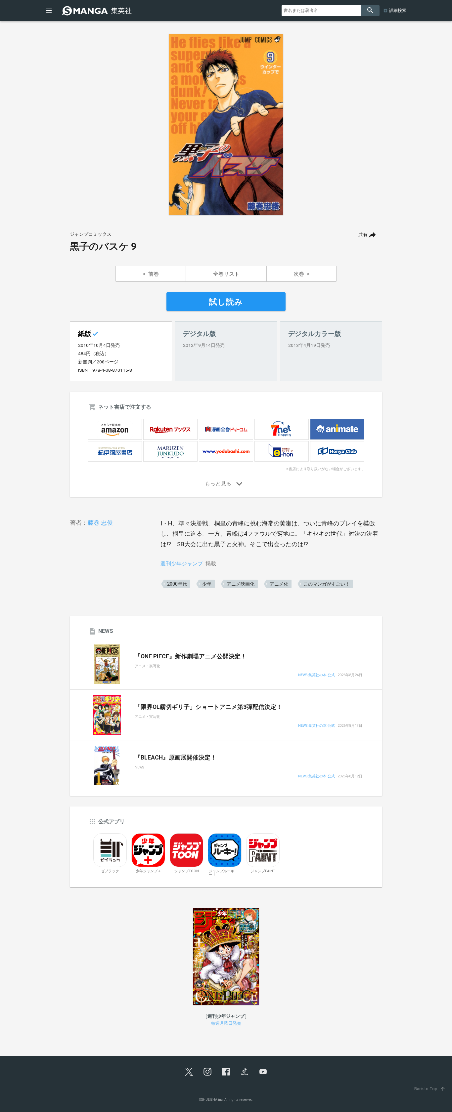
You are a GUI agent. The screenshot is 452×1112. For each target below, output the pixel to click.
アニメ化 (279, 584)
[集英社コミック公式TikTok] (244, 1072)
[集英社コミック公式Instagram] (207, 1072)
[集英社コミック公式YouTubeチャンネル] (263, 1072)
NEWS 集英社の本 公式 (316, 675)
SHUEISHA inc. (212, 1099)
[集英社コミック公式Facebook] (226, 1072)
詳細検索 (397, 10)
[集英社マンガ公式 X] (189, 1072)
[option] (226, 124)
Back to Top (430, 1088)
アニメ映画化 (240, 584)
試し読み (226, 302)
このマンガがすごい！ (326, 584)
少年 (206, 584)
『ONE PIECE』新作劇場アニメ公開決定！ (191, 656)
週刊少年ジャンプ (181, 563)
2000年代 (177, 584)
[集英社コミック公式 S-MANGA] (97, 11)
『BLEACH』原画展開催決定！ (175, 757)
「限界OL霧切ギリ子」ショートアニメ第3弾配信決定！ (208, 707)
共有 (363, 234)
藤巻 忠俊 (100, 522)
